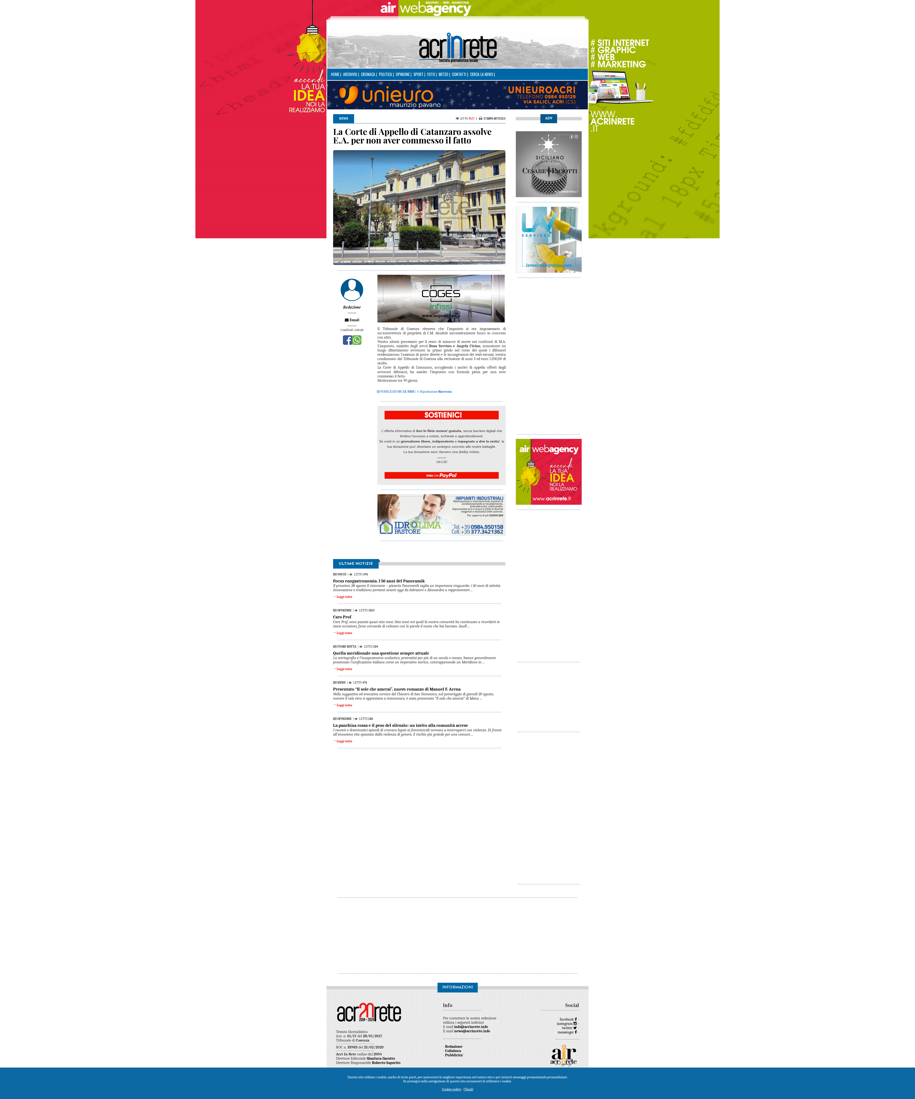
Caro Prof (342, 617)
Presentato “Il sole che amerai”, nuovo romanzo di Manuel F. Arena (397, 689)
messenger (566, 1032)
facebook (567, 1019)
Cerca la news (481, 74)
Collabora (453, 1051)
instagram (565, 1024)
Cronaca (368, 74)
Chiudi (468, 1089)
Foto (431, 74)
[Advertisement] (549, 353)
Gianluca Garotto (381, 1058)
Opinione (403, 74)
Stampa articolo (494, 118)
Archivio (350, 74)
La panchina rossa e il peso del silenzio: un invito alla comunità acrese (400, 725)
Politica (385, 74)
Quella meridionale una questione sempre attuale (381, 653)
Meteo (443, 74)
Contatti (459, 74)
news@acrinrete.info (472, 1031)
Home (335, 74)
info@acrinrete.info (471, 1027)
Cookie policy (451, 1089)
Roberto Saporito (386, 1063)
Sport (418, 74)
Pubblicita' (454, 1055)
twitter (567, 1028)
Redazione (454, 1046)
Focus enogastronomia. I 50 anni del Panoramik (379, 581)
